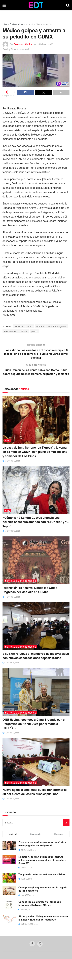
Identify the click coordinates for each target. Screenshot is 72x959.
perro (34, 331)
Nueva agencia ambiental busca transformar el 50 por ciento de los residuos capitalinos (34, 791)
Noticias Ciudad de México (40, 23)
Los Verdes (10, 331)
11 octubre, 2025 (12, 597)
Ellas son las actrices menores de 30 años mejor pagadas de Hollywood (42, 844)
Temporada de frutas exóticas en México (41, 874)
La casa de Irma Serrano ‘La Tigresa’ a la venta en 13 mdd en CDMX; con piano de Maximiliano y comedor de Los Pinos (35, 451)
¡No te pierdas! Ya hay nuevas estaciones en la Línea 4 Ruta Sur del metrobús (43, 918)
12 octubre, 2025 (12, 461)
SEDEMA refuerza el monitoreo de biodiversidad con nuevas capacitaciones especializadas (36, 655)
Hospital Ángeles (57, 326)
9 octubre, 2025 (11, 662)
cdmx (30, 326)
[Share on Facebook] (25, 92)
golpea (40, 326)
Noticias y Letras (17, 23)
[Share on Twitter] (43, 92)
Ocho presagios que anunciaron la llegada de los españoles (42, 889)
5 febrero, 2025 (46, 44)
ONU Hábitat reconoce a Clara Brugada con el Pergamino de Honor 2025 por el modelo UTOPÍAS (34, 723)
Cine (7, 440)
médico (24, 331)
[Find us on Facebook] (32, 943)
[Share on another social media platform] (61, 92)
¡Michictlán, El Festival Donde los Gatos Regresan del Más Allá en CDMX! (30, 590)
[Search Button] (67, 5)
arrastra (19, 326)
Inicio (5, 23)
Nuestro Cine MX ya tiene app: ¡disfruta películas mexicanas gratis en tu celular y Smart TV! (42, 860)
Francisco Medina (23, 44)
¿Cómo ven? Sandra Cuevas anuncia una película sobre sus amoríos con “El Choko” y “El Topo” (36, 521)
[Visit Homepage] (36, 5)
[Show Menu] (4, 5)
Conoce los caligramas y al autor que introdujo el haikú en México (39, 903)
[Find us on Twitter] (40, 944)
